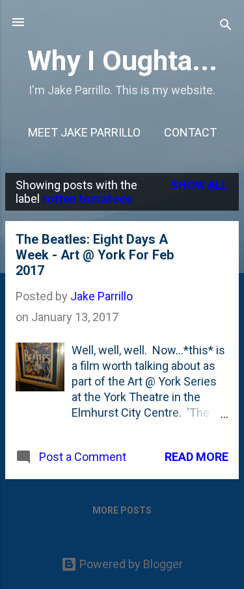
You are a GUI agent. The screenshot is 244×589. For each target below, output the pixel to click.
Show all (199, 185)
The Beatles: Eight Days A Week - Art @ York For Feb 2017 (95, 254)
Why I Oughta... (122, 60)
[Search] (226, 26)
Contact (190, 132)
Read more (196, 457)
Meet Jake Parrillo (84, 132)
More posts (122, 510)
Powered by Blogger (130, 564)
